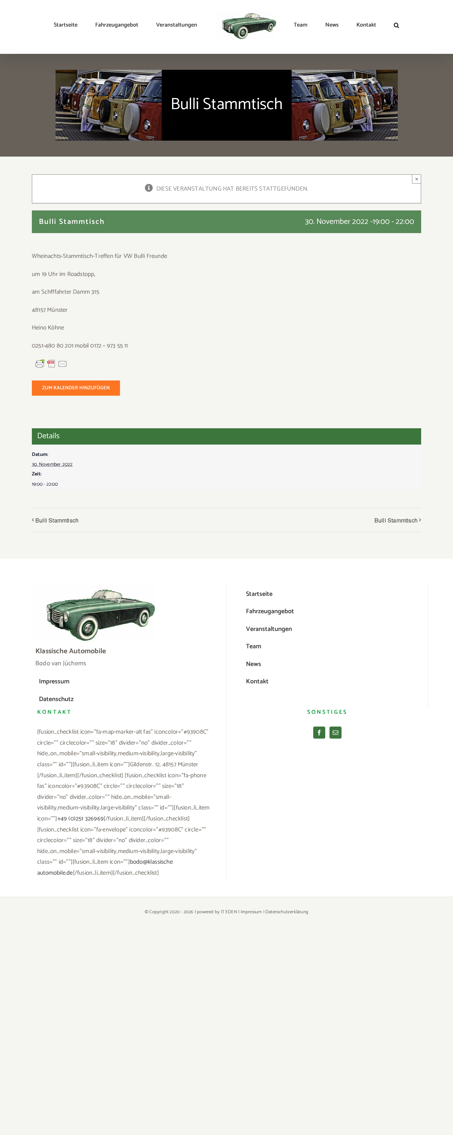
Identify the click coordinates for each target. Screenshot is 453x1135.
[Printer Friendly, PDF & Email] (51, 363)
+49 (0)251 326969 (80, 819)
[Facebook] (319, 733)
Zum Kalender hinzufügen (76, 388)
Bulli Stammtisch (57, 520)
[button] (362, 25)
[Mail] (335, 733)
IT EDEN (229, 912)
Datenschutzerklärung (286, 912)
